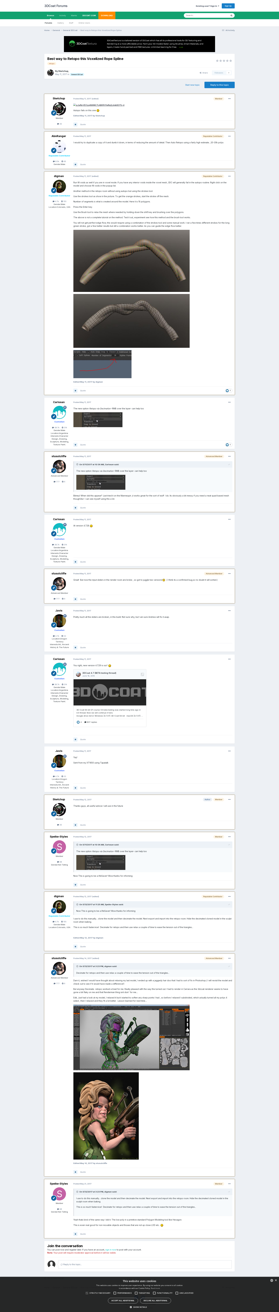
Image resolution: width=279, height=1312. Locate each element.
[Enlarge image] (98, 105)
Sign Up (228, 6)
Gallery (60, 23)
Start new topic (192, 85)
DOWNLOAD (107, 15)
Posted (82, 98)
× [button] (276, 1280)
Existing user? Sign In (207, 6)
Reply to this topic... (72, 1264)
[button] (139, 1307)
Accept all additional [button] (122, 1300)
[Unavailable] (131, 260)
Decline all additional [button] (156, 1300)
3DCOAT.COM (89, 15)
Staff (71, 23)
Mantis (74, 15)
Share (204, 73)
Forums (48, 23)
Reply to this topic (219, 85)
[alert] (139, 1294)
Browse (50, 15)
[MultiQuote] (75, 124)
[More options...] (229, 99)
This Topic (219, 15)
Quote (83, 124)
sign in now (110, 1249)
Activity (62, 15)
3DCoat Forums (55, 6)
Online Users (84, 23)
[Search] (231, 15)
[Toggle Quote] (77, 464)
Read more (155, 1288)
